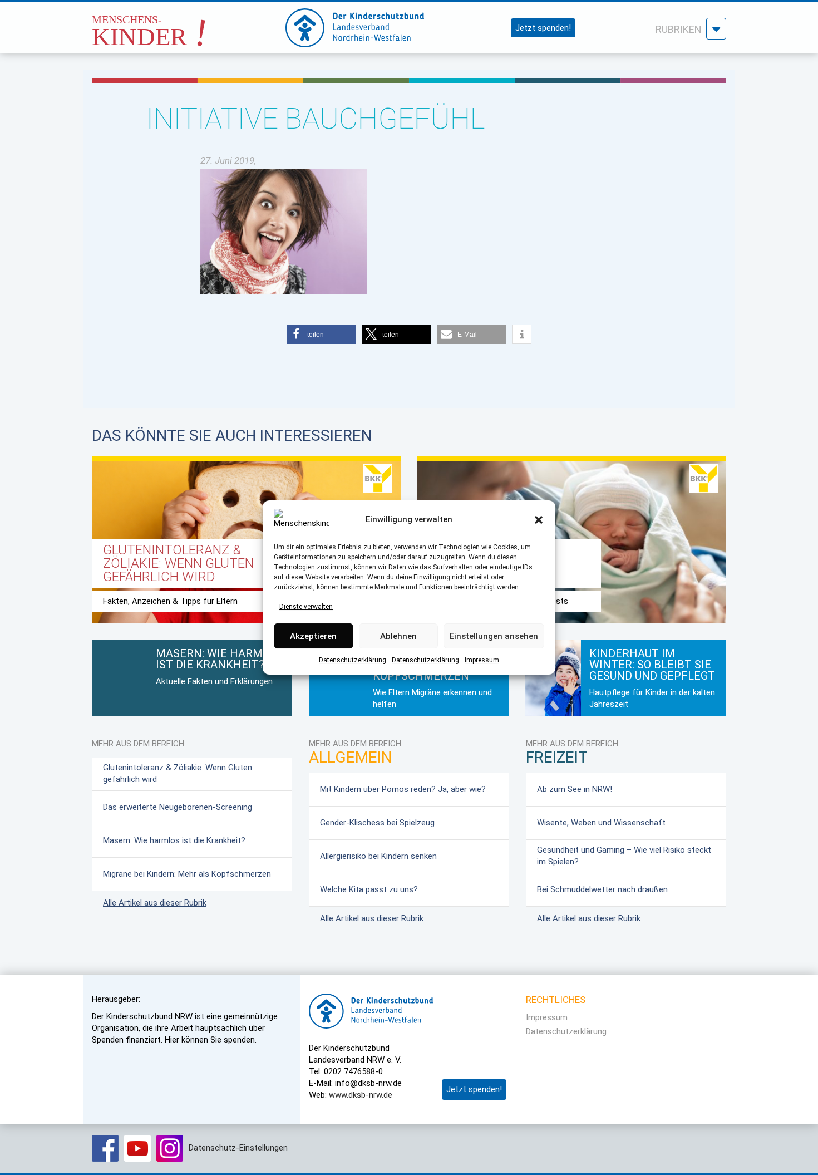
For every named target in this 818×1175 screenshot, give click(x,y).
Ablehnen (398, 636)
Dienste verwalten (306, 607)
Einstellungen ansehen (494, 636)
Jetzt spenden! (543, 28)
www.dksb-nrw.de (360, 1095)
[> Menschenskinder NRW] (178, 24)
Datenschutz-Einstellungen (238, 1148)
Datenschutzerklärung (352, 661)
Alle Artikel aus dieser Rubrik (154, 903)
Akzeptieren (313, 636)
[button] (538, 519)
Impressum (482, 661)
